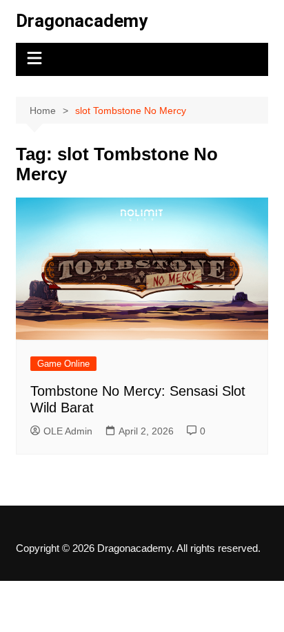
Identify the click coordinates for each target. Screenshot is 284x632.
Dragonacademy (82, 20)
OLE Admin (67, 431)
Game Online (63, 363)
